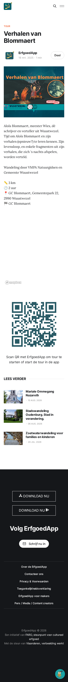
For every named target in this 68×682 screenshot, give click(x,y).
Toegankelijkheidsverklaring (34, 588)
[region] (34, 248)
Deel (57, 55)
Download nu (35, 496)
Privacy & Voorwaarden (34, 581)
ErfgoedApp (28, 53)
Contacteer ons (34, 573)
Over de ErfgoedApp (34, 566)
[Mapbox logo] (13, 282)
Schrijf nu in (37, 544)
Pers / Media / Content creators (34, 603)
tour (7, 26)
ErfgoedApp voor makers (34, 596)
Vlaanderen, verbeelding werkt (45, 643)
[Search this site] (55, 6)
